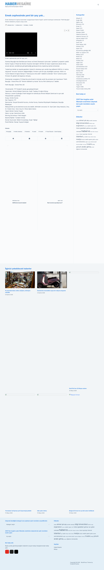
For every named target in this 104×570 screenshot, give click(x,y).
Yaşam (78, 87)
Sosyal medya (80, 68)
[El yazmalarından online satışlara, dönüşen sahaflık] (20, 279)
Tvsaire (31, 25)
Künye (55, 549)
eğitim (92, 125)
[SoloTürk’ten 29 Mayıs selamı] (84, 328)
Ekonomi (78, 24)
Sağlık (78, 62)
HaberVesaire (58, 547)
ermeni (85, 125)
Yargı (77, 85)
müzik (83, 139)
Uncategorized (80, 80)
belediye (95, 120)
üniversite (84, 149)
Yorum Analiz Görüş (82, 89)
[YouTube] (7, 552)
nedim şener (88, 139)
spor (95, 141)
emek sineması (18, 131)
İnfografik (79, 40)
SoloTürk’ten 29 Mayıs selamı (78, 388)
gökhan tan (89, 128)
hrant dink (92, 131)
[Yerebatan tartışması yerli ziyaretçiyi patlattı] (20, 451)
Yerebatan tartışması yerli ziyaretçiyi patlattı (18, 511)
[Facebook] (13, 138)
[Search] (98, 4)
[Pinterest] (46, 138)
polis (93, 139)
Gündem (78, 32)
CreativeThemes (74, 564)
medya (78, 139)
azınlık (90, 120)
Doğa (77, 20)
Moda (77, 56)
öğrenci (78, 149)
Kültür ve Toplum (81, 52)
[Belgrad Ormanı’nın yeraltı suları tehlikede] (84, 451)
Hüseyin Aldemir (76, 530)
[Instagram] (16, 552)
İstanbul (26, 25)
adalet (77, 120)
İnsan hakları (79, 44)
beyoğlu (8, 131)
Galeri (78, 28)
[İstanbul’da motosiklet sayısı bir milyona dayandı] (52, 279)
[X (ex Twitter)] (12, 552)
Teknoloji (78, 74)
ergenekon (80, 126)
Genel (77, 30)
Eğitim (78, 22)
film (95, 125)
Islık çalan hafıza (42, 511)
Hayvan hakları (80, 38)
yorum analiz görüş (83, 147)
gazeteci (83, 128)
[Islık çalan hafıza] (52, 451)
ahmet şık (82, 120)
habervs (86, 131)
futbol (78, 128)
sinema (92, 141)
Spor (77, 72)
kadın (86, 136)
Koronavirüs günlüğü (82, 50)
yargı (93, 144)
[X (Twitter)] (29, 138)
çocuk (92, 147)
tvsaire (41, 131)
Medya (78, 54)
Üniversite (79, 83)
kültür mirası (93, 136)
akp (88, 120)
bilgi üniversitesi (82, 123)
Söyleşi (78, 70)
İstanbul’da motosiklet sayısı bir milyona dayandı (51, 290)
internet (90, 134)
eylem (89, 126)
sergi (89, 141)
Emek (77, 26)
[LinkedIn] (62, 138)
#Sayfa (78, 18)
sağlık (86, 141)
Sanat (77, 64)
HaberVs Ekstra (80, 34)
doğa (93, 123)
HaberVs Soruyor (81, 36)
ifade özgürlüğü (83, 134)
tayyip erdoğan (79, 144)
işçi (84, 136)
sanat (34, 131)
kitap (89, 136)
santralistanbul (80, 66)
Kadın (77, 48)
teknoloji (84, 144)
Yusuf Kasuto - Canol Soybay (53, 131)
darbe (90, 123)
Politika (78, 60)
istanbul (27, 131)
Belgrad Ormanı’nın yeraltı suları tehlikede (81, 511)
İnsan (77, 42)
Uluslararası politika (82, 78)
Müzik (78, 58)
